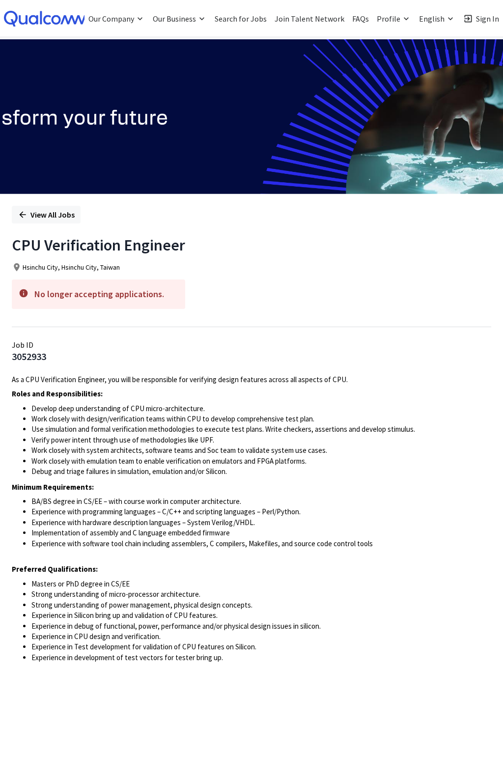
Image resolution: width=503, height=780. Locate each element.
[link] (46, 18)
